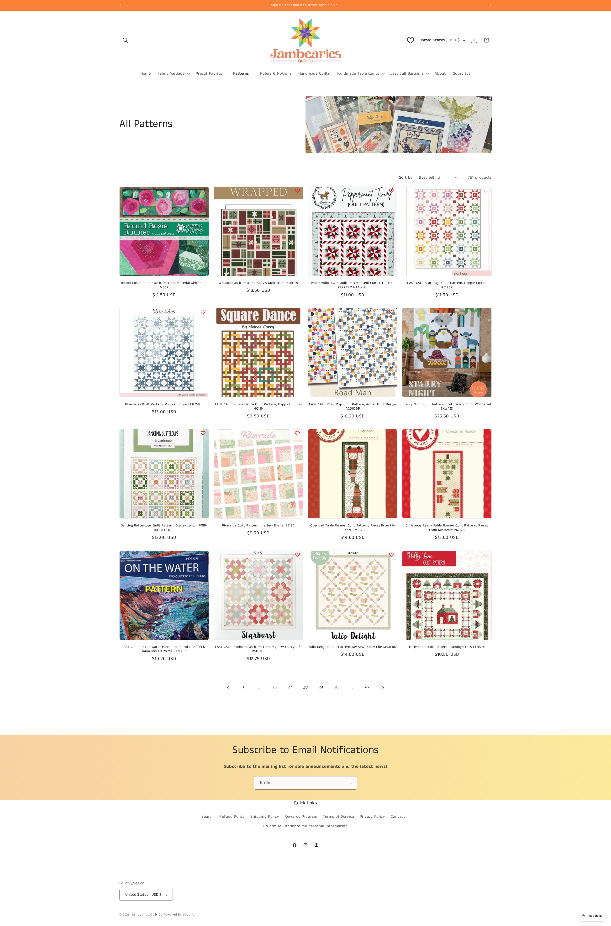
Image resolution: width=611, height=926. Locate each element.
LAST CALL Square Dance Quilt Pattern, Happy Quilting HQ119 (258, 406)
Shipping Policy (264, 816)
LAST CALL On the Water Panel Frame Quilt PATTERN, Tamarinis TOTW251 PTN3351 (164, 649)
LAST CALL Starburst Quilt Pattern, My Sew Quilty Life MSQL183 (258, 649)
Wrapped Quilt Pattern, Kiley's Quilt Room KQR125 (258, 283)
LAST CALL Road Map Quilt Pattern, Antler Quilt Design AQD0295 (352, 406)
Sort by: (406, 177)
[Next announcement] (490, 5)
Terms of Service (338, 816)
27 (290, 687)
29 (321, 687)
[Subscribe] (350, 783)
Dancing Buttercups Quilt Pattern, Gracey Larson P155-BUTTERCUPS (164, 527)
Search (207, 816)
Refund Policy (232, 816)
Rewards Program (300, 816)
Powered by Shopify (179, 914)
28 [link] (305, 687)
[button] (125, 40)
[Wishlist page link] (410, 40)
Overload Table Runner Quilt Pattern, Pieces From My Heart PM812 (352, 527)
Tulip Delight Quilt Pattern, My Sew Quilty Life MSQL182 (352, 647)
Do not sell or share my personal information (305, 826)
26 (274, 687)
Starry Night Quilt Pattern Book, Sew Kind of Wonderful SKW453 (447, 406)
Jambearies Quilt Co (147, 914)
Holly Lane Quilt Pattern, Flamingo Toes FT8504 (447, 647)
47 (367, 687)
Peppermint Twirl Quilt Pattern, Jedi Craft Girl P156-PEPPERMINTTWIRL (353, 285)
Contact (398, 816)
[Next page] (383, 687)
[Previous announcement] (120, 5)
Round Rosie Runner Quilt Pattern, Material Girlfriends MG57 (164, 285)
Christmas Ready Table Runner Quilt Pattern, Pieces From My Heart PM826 (447, 527)
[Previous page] (228, 687)
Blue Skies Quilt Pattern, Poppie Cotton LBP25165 (164, 404)
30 (336, 687)
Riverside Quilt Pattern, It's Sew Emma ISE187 (258, 525)
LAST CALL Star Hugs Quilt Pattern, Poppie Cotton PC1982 (447, 285)
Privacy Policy (372, 816)
